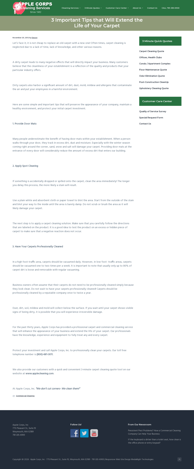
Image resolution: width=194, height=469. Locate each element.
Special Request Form (151, 117)
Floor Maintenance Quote (153, 69)
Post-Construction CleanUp (154, 82)
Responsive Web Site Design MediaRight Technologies (129, 459)
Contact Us (145, 123)
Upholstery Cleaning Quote (154, 88)
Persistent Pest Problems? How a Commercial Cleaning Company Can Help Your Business (154, 432)
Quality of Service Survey (152, 111)
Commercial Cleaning (25, 396)
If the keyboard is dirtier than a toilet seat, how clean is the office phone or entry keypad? (154, 441)
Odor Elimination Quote (152, 76)
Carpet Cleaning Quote (151, 51)
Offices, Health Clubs (150, 57)
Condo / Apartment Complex (154, 63)
